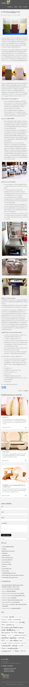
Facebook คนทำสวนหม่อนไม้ (10, 668)
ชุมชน (20, 616)
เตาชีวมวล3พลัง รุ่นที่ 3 (6, 568)
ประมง (16, 622)
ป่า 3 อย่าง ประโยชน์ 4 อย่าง (12, 627)
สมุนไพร (13, 638)
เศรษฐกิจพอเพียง (12, 648)
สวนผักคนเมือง (21, 638)
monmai (10, 15)
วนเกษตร (9, 635)
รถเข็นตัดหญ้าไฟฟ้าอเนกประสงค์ (9, 573)
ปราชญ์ (21, 622)
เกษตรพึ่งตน (9, 6)
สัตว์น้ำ (3, 640)
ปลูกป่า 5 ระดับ (16, 586)
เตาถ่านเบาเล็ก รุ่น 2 (6, 562)
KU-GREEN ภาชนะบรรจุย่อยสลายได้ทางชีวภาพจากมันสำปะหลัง (13, 486)
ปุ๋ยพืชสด (3, 624)
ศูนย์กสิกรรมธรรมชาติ (20, 635)
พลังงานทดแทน (5, 632)
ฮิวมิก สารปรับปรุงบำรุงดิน (7, 557)
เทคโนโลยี (16, 15)
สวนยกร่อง (4, 549)
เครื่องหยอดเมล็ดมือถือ (11, 591)
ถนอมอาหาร (4, 619)
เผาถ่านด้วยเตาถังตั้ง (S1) (7, 560)
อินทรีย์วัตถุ (10, 643)
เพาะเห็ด (21, 645)
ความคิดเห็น (4, 523)
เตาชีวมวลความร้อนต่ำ (7, 564)
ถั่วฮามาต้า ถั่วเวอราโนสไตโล (13, 589)
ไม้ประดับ (23, 651)
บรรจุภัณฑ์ (25, 390)
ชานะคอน (16, 616)
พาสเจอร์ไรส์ (5, 417)
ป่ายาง (25, 627)
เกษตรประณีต (23, 643)
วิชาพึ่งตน (25, 6)
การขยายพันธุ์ (4, 617)
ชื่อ (2, 506)
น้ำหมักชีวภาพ (4, 622)
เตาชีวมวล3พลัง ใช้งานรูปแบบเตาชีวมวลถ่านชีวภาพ (13, 575)
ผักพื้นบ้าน (11, 630)
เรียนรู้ (20, 6)
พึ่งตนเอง (21, 632)
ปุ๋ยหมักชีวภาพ (10, 625)
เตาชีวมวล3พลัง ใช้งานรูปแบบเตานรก (10, 577)
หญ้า (21, 640)
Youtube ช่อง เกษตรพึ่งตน (9, 671)
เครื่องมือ (15, 646)
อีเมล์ (2, 512)
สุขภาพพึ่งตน (14, 640)
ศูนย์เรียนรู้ (4, 638)
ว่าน (12, 635)
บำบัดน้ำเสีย (12, 622)
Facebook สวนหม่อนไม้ (9, 669)
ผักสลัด (18, 629)
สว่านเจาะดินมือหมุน (12, 597)
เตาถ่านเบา (4, 566)
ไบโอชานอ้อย (5, 452)
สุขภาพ (7, 640)
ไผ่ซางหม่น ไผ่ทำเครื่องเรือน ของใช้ (15, 600)
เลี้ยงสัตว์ (3, 648)
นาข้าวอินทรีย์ (16, 619)
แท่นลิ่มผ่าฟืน (4, 553)
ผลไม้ (3, 630)
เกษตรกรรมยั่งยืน (16, 643)
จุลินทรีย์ (11, 617)
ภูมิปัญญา (3, 635)
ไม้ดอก (17, 651)
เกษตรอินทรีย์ (6, 645)
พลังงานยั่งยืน (14, 632)
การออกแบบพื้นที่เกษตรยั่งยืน (8, 546)
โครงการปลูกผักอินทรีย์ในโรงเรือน (18, 595)
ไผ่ (13, 651)
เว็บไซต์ (2, 517)
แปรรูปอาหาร (6, 651)
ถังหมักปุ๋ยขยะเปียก (6, 555)
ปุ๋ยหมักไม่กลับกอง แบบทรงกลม (8, 551)
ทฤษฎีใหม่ (10, 619)
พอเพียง (15, 6)
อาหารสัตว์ (4, 643)
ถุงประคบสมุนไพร (16, 602)
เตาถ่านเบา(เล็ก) (5, 571)
